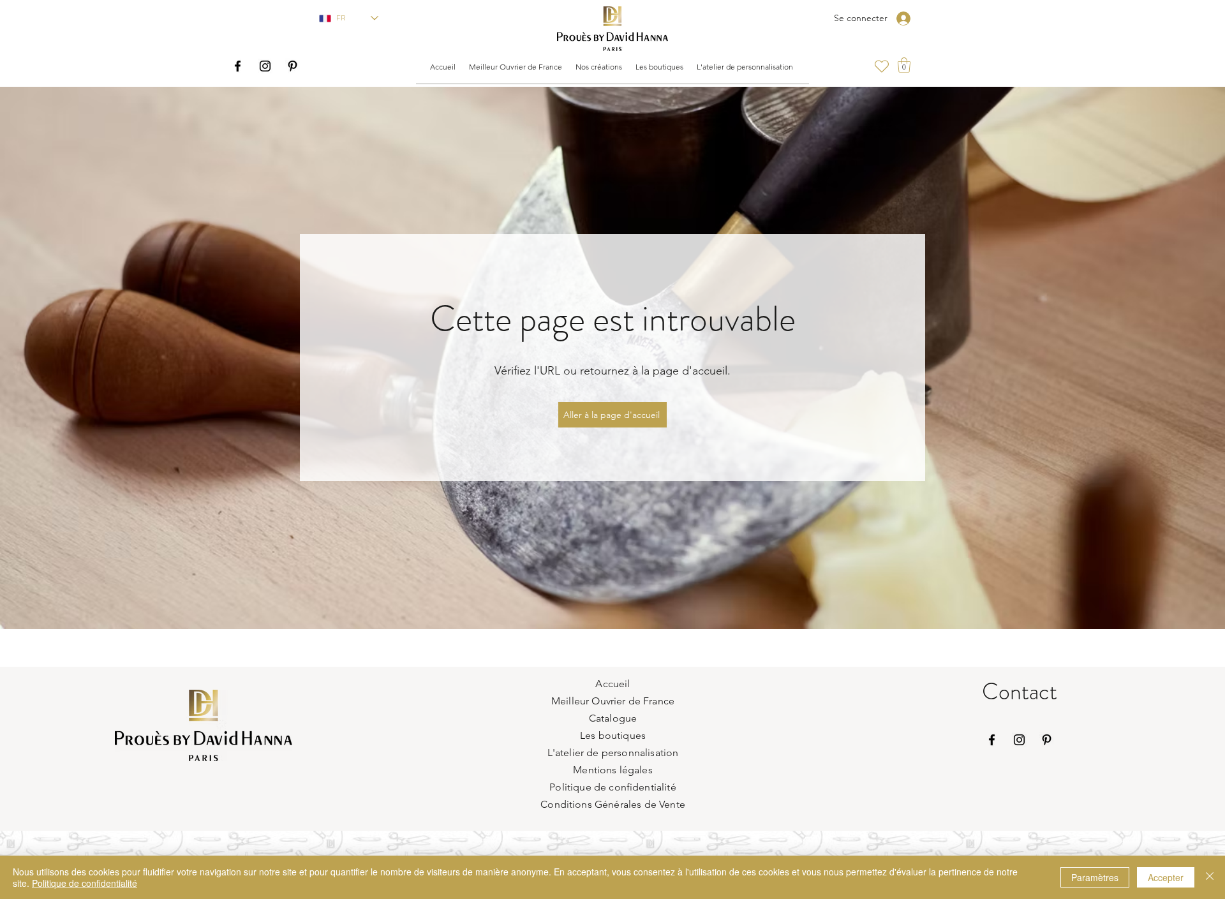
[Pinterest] (292, 66)
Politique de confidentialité (84, 883)
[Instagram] (265, 66)
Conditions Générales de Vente (612, 804)
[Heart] (881, 66)
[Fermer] (1209, 877)
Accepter (1166, 877)
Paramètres (1094, 877)
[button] (515, 67)
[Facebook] (237, 66)
